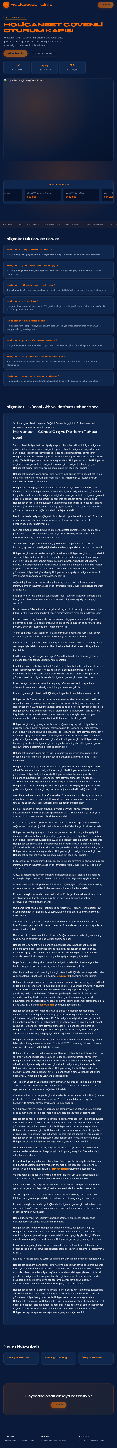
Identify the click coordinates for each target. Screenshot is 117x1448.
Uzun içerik (63, 975)
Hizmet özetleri (59, 1168)
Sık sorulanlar (46, 1004)
